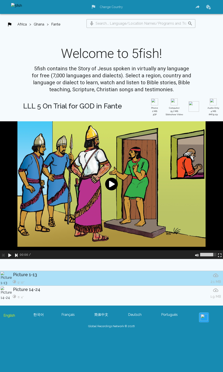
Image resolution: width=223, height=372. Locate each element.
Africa (22, 24)
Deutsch (135, 315)
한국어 (38, 315)
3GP (154, 111)
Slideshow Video (174, 111)
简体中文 (101, 315)
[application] (111, 190)
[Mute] (197, 254)
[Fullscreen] (219, 254)
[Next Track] (16, 254)
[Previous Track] (3, 254)
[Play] (10, 254)
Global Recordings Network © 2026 (111, 326)
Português (169, 315)
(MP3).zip (213, 111)
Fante (55, 24)
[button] (91, 23)
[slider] (208, 254)
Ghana (39, 24)
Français (68, 315)
